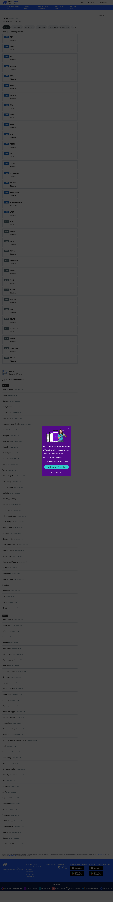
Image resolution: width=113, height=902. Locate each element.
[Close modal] (69, 428)
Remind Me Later (56, 473)
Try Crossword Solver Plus (57, 467)
